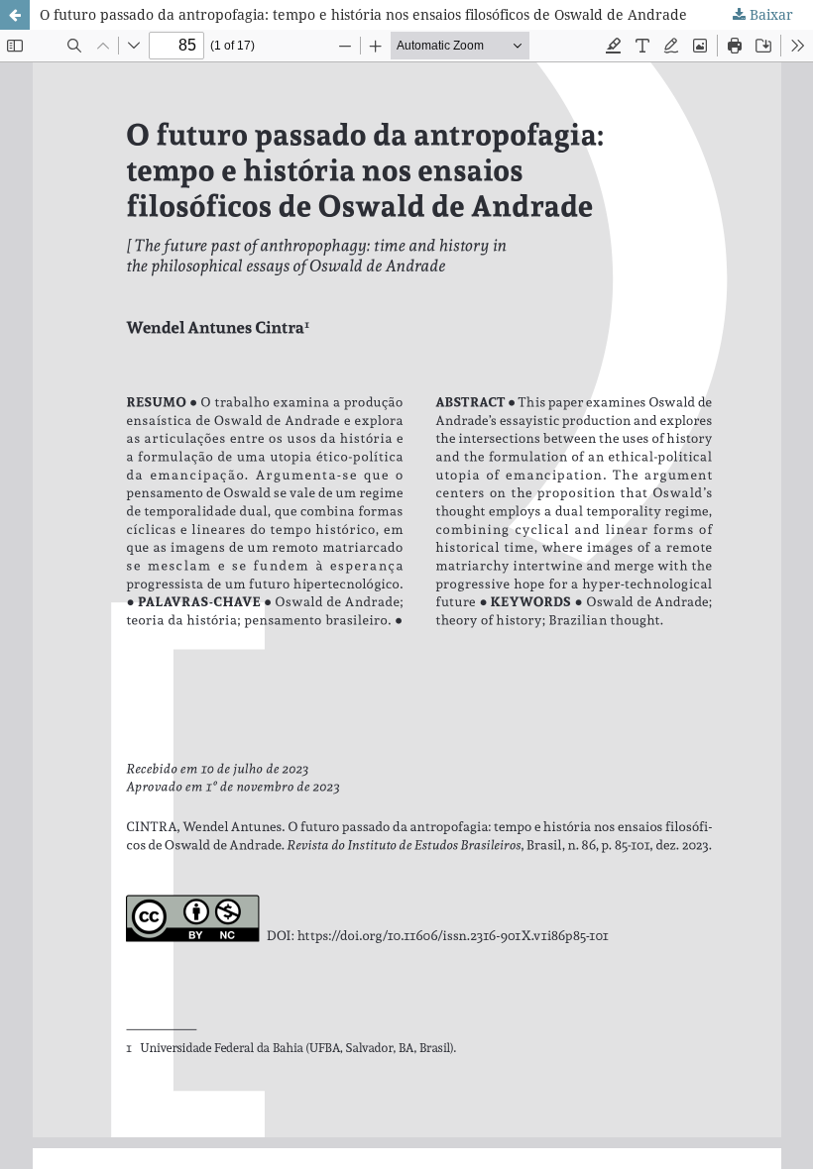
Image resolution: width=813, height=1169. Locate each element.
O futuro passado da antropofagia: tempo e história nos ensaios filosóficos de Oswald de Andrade (363, 14)
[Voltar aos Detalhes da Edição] (15, 15)
